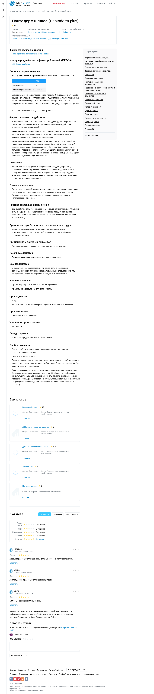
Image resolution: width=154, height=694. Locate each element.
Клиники (101, 3)
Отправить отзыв (19, 656)
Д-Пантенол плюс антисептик (35, 427)
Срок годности (91, 111)
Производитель (91, 114)
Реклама (13, 674)
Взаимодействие (92, 103)
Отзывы (25, 497)
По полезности (72, 514)
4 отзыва (26, 458)
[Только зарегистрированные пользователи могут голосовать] (73, 549)
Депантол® (27, 466)
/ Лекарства (37, 3)
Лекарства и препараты (31, 11)
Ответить (14, 563)
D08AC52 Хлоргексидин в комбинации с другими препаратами (40, 38)
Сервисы (87, 3)
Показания (89, 75)
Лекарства (48, 11)
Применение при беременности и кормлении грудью (100, 89)
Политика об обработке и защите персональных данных (74, 674)
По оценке (58, 514)
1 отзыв (25, 438)
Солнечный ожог (21, 64)
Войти (112, 3)
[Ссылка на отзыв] (69, 549)
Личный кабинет (56, 670)
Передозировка (92, 122)
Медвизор (14, 11)
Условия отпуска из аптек (96, 118)
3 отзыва (26, 419)
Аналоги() (89, 129)
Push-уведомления (76, 670)
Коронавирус (59, 3)
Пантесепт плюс (29, 486)
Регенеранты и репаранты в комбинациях (30, 54)
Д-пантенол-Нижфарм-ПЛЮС (35, 447)
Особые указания (92, 125)
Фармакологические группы (97, 58)
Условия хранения (93, 107)
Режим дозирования (94, 78)
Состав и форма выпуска (96, 67)
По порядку (44, 514)
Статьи (74, 3)
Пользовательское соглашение (33, 674)
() (93, 136)
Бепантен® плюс (30, 407)
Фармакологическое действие (98, 71)
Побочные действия (94, 100)
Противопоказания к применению (94, 83)
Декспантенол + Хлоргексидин (41, 32)
